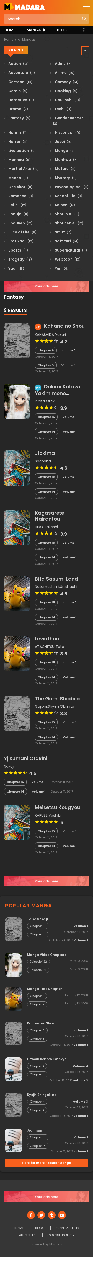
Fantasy (18, 118)
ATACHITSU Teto (49, 646)
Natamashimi (47, 586)
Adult (63, 63)
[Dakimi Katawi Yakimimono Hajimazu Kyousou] (17, 401)
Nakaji (9, 766)
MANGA (34, 30)
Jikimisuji (34, 1130)
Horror (17, 141)
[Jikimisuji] (13, 1140)
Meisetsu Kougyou (57, 807)
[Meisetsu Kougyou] (17, 822)
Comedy (66, 81)
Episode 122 (38, 961)
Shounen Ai (68, 223)
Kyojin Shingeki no (41, 1094)
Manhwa (66, 159)
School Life (68, 195)
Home (8, 39)
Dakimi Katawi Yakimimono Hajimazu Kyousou (58, 393)
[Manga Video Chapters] (13, 964)
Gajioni (41, 706)
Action (17, 63)
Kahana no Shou (64, 325)
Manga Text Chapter (44, 989)
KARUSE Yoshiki (48, 815)
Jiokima (45, 453)
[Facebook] (31, 1215)
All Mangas (27, 39)
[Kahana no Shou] (17, 340)
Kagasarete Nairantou (49, 515)
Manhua (18, 159)
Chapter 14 (46, 432)
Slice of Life (21, 232)
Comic (17, 90)
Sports (17, 250)
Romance (20, 195)
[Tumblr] (52, 1215)
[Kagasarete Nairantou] (17, 527)
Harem (17, 132)
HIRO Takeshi (46, 526)
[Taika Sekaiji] (13, 928)
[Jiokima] (17, 467)
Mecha (17, 177)
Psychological (71, 186)
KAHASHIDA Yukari (50, 334)
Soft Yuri (66, 241)
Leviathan (47, 638)
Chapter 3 (37, 996)
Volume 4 (80, 1066)
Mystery (65, 177)
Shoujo (17, 214)
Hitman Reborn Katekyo (46, 1059)
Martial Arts (23, 168)
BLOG (62, 30)
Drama (17, 109)
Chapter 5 (46, 365)
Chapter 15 (46, 417)
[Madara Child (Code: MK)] (24, 6)
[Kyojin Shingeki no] (13, 1104)
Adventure (21, 72)
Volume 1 (68, 350)
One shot (19, 186)
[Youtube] (62, 1215)
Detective (20, 99)
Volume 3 (80, 1080)
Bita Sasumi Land (56, 578)
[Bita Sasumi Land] (17, 593)
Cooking (66, 90)
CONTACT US (67, 1228)
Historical (67, 132)
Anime (64, 72)
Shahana (43, 461)
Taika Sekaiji (37, 919)
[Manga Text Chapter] (13, 998)
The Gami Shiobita (58, 698)
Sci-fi (16, 205)
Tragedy (19, 259)
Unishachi (68, 586)
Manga (64, 150)
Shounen (19, 223)
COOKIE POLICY (61, 1235)
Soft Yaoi (20, 241)
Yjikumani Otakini (25, 758)
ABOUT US (27, 1235)
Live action (21, 150)
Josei (63, 141)
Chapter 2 (37, 1004)
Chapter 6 (46, 350)
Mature (64, 168)
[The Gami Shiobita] (17, 713)
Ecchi (62, 109)
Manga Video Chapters (46, 954)
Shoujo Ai (66, 214)
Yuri (61, 268)
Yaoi (15, 268)
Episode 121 (38, 970)
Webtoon (67, 259)
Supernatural (70, 250)
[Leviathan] (17, 653)
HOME (9, 30)
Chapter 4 (37, 1066)
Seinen (64, 205)
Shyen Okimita (61, 706)
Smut (62, 232)
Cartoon (19, 81)
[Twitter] (41, 1215)
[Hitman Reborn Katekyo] (13, 1068)
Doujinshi (67, 99)
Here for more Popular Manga (46, 1162)
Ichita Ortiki (45, 401)
